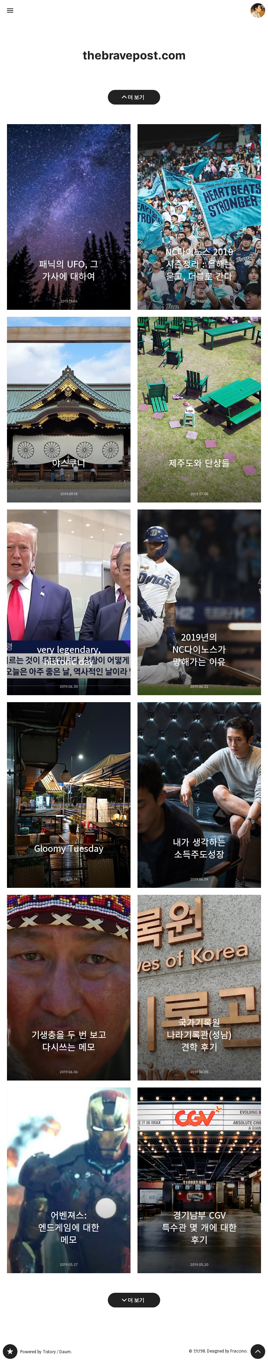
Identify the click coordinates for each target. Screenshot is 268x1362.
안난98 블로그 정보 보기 (258, 10)
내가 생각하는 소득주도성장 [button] (199, 795)
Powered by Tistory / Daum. (46, 1351)
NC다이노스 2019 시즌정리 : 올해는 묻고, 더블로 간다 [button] (199, 217)
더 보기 (136, 97)
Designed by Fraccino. (227, 1351)
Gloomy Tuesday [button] (69, 795)
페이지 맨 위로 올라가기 (258, 1351)
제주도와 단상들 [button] (199, 409)
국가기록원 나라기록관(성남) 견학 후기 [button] (199, 988)
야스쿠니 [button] (69, 409)
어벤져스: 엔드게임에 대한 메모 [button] (69, 1180)
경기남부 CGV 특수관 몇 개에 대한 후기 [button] (199, 1180)
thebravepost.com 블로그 (10, 1351)
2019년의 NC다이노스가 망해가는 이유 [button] (199, 602)
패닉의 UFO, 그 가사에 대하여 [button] (69, 217)
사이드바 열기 (10, 10)
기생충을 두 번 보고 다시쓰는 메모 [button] (69, 988)
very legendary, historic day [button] (69, 602)
